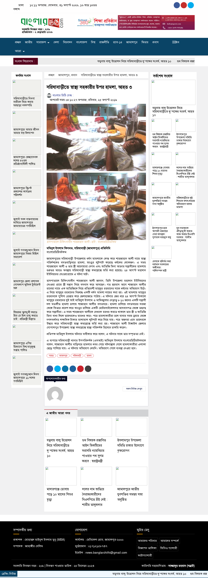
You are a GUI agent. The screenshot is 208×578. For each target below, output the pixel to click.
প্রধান (74, 75)
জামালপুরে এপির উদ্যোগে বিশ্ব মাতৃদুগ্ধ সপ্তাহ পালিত (24, 347)
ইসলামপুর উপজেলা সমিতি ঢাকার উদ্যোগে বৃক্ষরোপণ (130, 445)
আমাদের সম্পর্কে (170, 541)
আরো (18, 51)
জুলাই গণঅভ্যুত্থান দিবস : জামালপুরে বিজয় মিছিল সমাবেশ (26, 254)
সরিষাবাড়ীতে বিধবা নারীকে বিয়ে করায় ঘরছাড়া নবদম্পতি (24, 102)
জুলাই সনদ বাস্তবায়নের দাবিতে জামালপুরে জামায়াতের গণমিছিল (25, 223)
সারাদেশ (41, 42)
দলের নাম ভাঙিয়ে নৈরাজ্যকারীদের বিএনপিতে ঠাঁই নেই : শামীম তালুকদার (185, 172)
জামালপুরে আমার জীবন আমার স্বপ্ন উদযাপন (26, 131)
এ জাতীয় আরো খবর (58, 413)
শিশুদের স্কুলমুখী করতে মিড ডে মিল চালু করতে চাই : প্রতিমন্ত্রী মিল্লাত (25, 316)
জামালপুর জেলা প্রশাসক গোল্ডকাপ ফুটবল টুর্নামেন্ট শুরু (26, 285)
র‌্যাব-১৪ (117, 42)
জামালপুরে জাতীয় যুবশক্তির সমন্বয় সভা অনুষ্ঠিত (130, 494)
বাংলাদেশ (81, 42)
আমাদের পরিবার (147, 541)
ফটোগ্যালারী (145, 555)
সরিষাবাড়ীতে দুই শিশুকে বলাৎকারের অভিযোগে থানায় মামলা (185, 202)
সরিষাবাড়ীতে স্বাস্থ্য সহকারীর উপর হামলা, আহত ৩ (109, 75)
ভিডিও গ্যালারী (168, 548)
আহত (51, 355)
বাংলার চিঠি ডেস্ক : (62, 95)
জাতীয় (28, 42)
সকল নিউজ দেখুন (134, 388)
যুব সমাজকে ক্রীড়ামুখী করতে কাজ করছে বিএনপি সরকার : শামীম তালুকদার (185, 234)
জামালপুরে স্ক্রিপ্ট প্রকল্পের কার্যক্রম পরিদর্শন (22, 191)
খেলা (56, 42)
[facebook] (177, 5)
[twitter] (184, 5)
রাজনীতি (104, 42)
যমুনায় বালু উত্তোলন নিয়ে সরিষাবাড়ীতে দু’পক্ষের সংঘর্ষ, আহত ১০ (120, 61)
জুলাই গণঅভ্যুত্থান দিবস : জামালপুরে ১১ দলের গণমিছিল (26, 378)
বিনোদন (67, 42)
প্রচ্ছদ (18, 42)
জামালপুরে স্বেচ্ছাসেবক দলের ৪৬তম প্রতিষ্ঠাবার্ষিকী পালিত (25, 160)
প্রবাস (155, 42)
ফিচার (145, 42)
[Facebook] (50, 369)
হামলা (89, 355)
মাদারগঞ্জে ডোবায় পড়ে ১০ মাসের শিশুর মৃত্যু (60, 494)
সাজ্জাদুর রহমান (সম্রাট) (181, 566)
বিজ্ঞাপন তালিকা (147, 548)
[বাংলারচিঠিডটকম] (42, 24)
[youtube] (191, 5)
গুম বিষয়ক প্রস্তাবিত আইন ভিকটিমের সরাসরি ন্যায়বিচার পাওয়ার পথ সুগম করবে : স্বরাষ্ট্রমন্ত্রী (94, 450)
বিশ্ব (93, 42)
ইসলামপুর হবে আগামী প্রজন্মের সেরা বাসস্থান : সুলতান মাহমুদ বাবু (161, 232)
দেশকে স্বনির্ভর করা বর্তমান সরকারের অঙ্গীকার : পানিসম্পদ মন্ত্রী (161, 266)
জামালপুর (131, 42)
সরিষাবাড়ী (77, 355)
